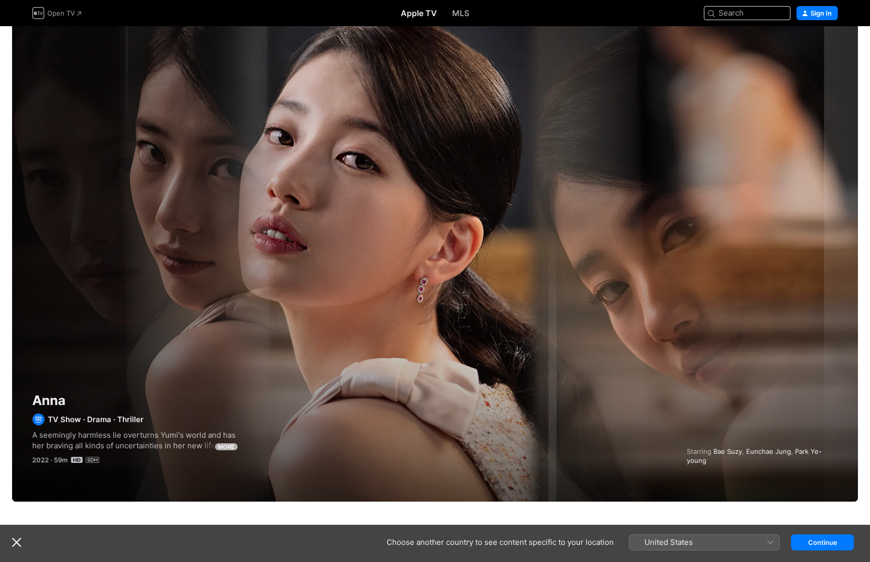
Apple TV (419, 13)
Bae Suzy (727, 451)
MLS (460, 13)
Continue (822, 542)
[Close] (16, 542)
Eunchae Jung (768, 451)
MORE (226, 446)
